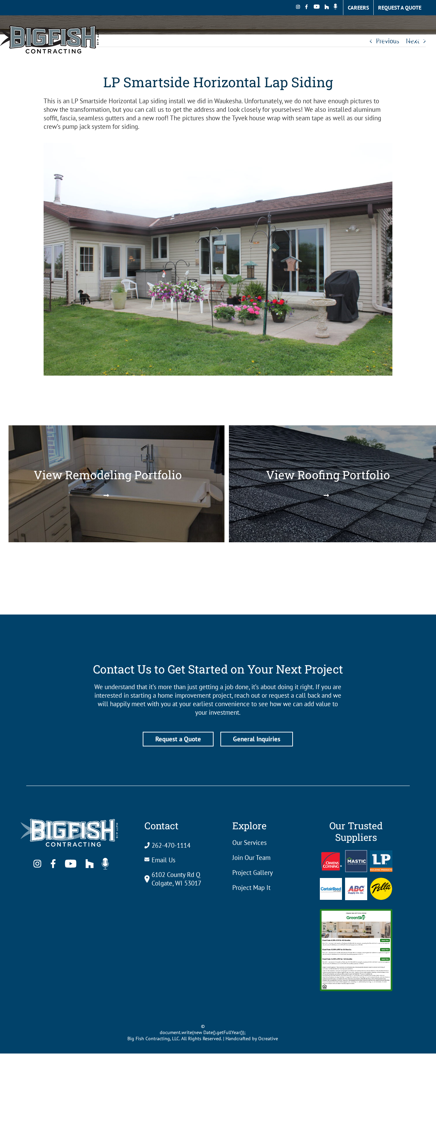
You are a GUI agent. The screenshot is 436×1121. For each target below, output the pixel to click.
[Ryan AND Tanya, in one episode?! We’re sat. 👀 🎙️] (392, 586)
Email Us (163, 860)
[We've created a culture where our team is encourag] (130, 586)
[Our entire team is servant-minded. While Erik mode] (305, 586)
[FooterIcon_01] (381, 881)
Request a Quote (178, 739)
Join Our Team (251, 857)
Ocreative (268, 1038)
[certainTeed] (331, 881)
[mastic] (356, 853)
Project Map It (251, 887)
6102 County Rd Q (176, 874)
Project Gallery (252, 872)
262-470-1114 (171, 845)
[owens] (331, 855)
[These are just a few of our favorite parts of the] (43, 586)
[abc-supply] (356, 881)
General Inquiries (256, 739)
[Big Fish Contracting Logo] (71, 816)
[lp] (381, 853)
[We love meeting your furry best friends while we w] (218, 586)
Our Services (249, 842)
